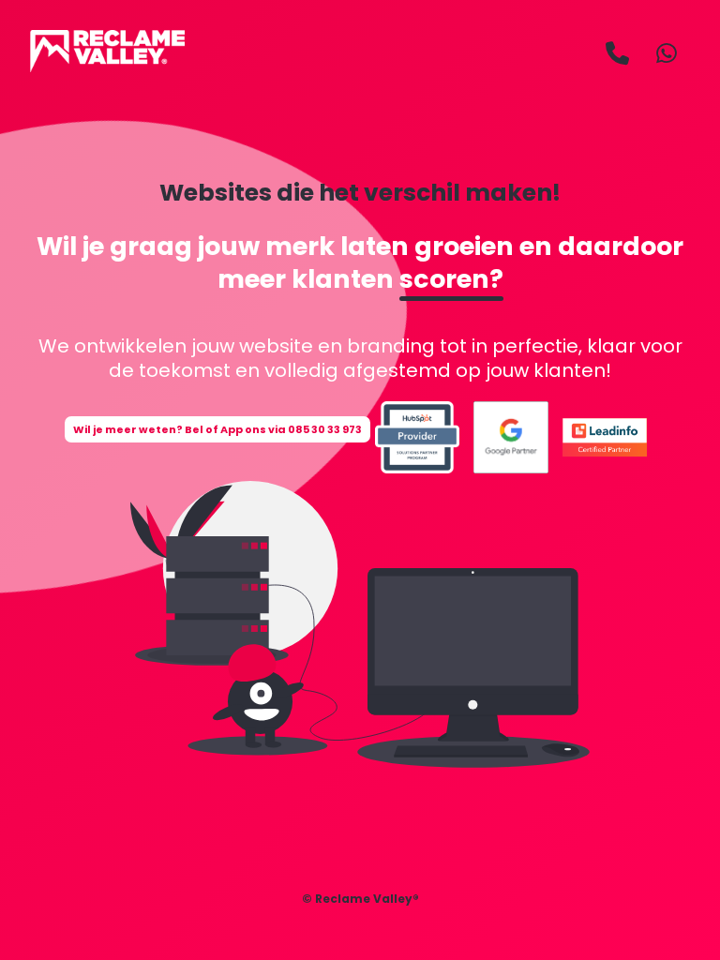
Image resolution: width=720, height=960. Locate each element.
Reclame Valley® (367, 899)
